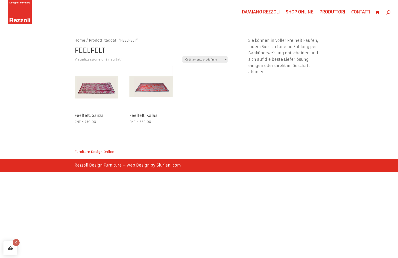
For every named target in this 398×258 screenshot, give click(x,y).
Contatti (360, 12)
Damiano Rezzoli (261, 12)
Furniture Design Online (94, 152)
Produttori (332, 12)
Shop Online (299, 12)
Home (80, 40)
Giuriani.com (168, 165)
